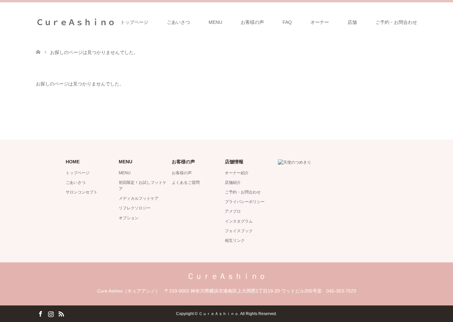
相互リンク (235, 240)
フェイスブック (239, 231)
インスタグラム (239, 221)
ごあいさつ (178, 22)
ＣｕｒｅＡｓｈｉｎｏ (75, 21)
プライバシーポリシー (245, 201)
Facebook (40, 313)
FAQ (287, 22)
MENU (215, 22)
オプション (129, 218)
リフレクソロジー (135, 208)
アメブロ (233, 211)
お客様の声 (252, 22)
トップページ (134, 22)
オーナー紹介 (237, 173)
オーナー (319, 22)
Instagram (51, 313)
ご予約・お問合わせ (396, 22)
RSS (61, 313)
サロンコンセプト (81, 192)
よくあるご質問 (186, 182)
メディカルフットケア (139, 198)
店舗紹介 (233, 182)
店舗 (352, 22)
